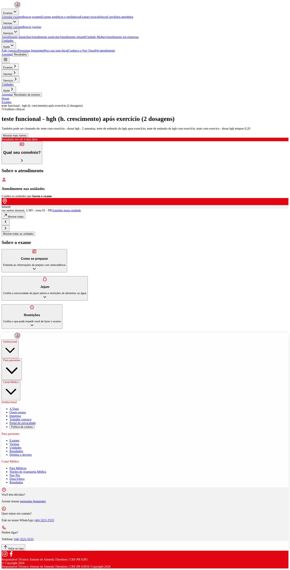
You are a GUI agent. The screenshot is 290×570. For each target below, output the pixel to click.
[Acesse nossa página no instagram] (5, 556)
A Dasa (14, 408)
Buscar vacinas (31, 27)
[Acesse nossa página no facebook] (11, 556)
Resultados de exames (27, 94)
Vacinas (7, 23)
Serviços (8, 33)
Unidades (7, 40)
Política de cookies (22, 426)
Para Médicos (17, 468)
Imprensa (15, 416)
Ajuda (6, 46)
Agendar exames (12, 17)
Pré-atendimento (105, 50)
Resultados (20, 54)
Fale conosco (10, 50)
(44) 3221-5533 (44, 520)
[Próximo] (5, 228)
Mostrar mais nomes (15, 135)
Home (5, 98)
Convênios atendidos (120, 17)
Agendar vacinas (12, 27)
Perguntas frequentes (31, 50)
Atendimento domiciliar (16, 37)
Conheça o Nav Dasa (81, 50)
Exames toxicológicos (93, 17)
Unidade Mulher (95, 37)
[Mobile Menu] (5, 60)
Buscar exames (31, 17)
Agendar (7, 54)
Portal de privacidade (22, 423)
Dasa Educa (16, 478)
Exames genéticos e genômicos (60, 17)
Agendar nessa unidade (66, 210)
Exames (8, 13)
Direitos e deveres (20, 454)
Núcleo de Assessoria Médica (27, 471)
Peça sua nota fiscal (56, 50)
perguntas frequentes (33, 501)
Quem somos (17, 412)
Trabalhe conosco (20, 419)
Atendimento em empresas (122, 37)
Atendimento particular (45, 37)
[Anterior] (5, 222)
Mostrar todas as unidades (18, 233)
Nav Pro (14, 475)
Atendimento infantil (72, 37)
